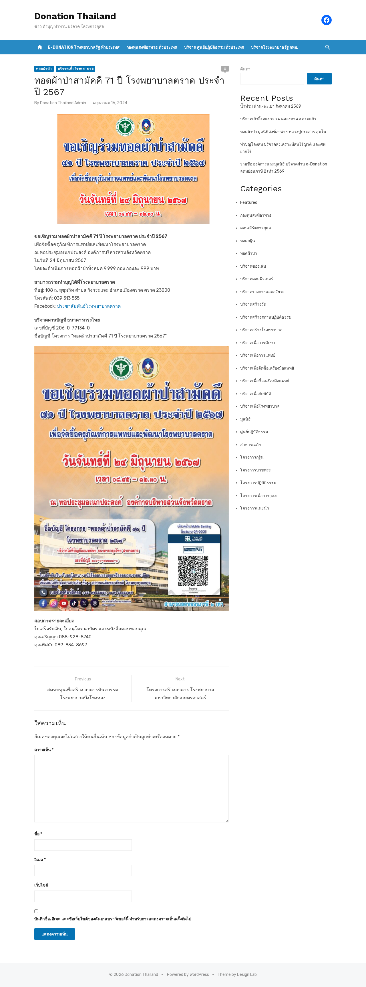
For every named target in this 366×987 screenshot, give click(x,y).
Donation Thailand (75, 16)
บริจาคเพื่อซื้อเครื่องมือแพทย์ (264, 380)
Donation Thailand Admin (63, 102)
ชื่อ (38, 834)
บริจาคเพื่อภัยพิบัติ (255, 393)
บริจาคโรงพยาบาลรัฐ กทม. (274, 47)
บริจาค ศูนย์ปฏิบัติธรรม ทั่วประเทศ (214, 47)
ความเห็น (43, 749)
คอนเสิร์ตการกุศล (255, 228)
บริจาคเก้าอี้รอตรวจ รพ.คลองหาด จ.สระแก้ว (278, 119)
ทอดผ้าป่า (44, 69)
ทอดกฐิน (247, 240)
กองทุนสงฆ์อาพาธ (256, 215)
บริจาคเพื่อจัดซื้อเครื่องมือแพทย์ (267, 368)
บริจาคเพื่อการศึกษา (257, 342)
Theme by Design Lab (237, 974)
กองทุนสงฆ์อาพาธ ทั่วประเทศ (151, 47)
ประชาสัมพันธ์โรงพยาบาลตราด (89, 306)
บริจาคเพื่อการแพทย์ (257, 355)
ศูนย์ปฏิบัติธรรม (254, 431)
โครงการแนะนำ (254, 508)
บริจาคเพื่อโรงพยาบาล (76, 69)
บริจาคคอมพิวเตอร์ (256, 279)
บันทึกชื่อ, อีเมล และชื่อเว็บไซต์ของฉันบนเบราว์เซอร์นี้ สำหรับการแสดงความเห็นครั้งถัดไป (112, 919)
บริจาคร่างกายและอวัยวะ (262, 291)
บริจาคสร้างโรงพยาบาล (261, 329)
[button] (327, 47)
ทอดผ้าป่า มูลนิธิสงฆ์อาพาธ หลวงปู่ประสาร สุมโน (283, 131)
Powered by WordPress (188, 974)
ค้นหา (245, 69)
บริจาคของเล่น (253, 266)
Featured (248, 202)
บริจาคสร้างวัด (253, 304)
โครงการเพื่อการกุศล (258, 495)
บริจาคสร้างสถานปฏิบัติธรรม (265, 317)
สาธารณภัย (250, 444)
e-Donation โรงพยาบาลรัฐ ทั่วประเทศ (84, 47)
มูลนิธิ (245, 419)
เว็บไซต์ (41, 885)
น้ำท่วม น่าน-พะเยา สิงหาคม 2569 (270, 106)
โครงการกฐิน (252, 457)
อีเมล (40, 859)
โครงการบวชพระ (255, 470)
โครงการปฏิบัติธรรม (258, 482)
